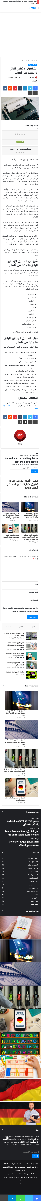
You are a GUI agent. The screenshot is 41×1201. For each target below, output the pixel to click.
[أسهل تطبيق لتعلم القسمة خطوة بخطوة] (20, 1066)
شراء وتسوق (34, 901)
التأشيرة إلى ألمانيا (32, 862)
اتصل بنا (31, 1174)
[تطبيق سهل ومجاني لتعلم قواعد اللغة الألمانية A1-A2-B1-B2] (20, 1089)
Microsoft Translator (24, 1136)
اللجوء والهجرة (33, 878)
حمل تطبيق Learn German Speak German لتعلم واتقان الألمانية (15, 645)
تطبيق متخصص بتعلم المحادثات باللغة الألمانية (11, 536)
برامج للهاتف (34, 881)
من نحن (11, 1177)
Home (5, 1177)
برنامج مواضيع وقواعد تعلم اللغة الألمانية (15, 663)
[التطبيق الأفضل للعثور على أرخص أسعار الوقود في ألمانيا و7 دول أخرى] (29, 528)
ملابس (6, 1144)
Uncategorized (33, 858)
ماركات (10, 1144)
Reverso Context (34, 1136)
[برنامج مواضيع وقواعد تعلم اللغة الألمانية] (31, 665)
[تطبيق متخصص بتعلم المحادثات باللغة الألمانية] (10, 528)
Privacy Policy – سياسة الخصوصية (17, 1174)
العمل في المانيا (33, 875)
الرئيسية (33, 60)
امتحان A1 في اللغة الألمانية (15, 672)
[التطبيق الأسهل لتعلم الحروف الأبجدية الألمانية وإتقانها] (20, 1043)
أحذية (38, 1139)
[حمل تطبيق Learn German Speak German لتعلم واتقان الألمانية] (31, 646)
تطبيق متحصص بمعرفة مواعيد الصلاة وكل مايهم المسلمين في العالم (11, 515)
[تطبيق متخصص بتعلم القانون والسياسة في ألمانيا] (20, 927)
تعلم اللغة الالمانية (32, 891)
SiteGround (19, 1170)
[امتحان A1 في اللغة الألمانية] (31, 675)
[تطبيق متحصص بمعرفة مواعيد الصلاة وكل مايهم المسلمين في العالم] (10, 507)
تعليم (36, 894)
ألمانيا (34, 1139)
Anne (32, 77)
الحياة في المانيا (33, 871)
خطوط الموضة (16, 1144)
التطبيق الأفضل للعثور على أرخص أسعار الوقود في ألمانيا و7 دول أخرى (30, 537)
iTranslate (16, 1136)
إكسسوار (17, 1139)
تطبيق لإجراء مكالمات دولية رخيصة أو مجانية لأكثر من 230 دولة (31, 515)
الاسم (35, 584)
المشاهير (15, 1142)
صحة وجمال (34, 904)
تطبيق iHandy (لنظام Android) (27, 1144)
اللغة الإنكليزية (23, 1142)
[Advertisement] (20, 33)
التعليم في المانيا (33, 865)
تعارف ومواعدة (33, 888)
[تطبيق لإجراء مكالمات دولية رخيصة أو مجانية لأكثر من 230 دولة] (29, 507)
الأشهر (33, 626)
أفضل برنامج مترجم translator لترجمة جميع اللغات (15, 654)
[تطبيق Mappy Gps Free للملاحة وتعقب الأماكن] (31, 636)
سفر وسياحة (34, 898)
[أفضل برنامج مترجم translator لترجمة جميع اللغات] (31, 656)
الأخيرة (21, 626)
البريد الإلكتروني (33, 592)
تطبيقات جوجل (25, 60)
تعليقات (8, 626)
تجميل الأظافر (9, 1142)
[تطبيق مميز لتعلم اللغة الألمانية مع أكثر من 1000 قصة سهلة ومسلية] (20, 1113)
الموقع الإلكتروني (33, 600)
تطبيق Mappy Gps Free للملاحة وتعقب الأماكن (14, 634)
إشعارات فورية (26, 1139)
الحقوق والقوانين (33, 868)
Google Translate (8, 1136)
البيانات (12, 1139)
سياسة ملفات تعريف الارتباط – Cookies (26, 1177)
